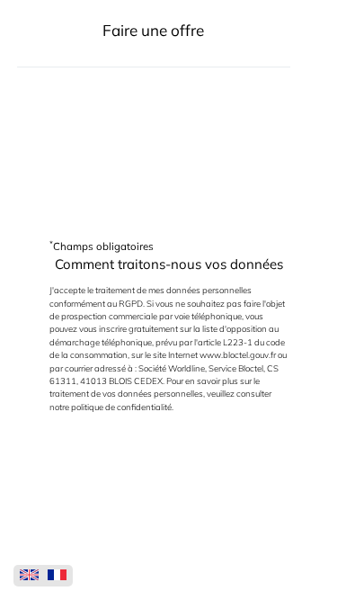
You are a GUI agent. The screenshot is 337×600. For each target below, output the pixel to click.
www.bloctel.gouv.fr (238, 354)
